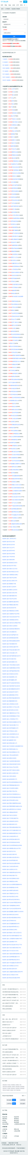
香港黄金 (16, 1118)
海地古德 (12, 427)
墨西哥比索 (15, 152)
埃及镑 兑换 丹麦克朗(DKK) (9, 644)
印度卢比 (12, 128)
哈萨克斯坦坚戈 (15, 206)
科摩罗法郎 (13, 442)
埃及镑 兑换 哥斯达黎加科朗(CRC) (11, 827)
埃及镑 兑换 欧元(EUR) (8, 544)
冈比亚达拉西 (14, 415)
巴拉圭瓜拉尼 (15, 167)
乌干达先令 (15, 503)
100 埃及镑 (5, 65)
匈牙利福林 (14, 278)
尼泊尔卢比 (14, 319)
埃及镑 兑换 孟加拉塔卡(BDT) (10, 692)
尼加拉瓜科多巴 (16, 316)
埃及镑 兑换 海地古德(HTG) (9, 875)
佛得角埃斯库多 (14, 385)
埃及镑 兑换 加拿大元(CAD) (9, 568)
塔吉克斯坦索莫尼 (16, 487)
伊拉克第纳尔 (14, 430)
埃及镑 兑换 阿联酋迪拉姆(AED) (11, 785)
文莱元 (14, 328)
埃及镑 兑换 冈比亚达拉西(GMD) (11, 863)
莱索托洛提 (15, 301)
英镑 (13, 110)
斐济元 (14, 403)
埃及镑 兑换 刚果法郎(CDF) (9, 824)
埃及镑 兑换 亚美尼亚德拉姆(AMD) (11, 797)
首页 (2, 5)
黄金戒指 (18, 1086)
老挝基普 (14, 227)
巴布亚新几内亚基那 (17, 296)
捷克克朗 (13, 212)
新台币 (13, 116)
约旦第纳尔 (15, 287)
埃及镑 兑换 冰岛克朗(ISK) (9, 632)
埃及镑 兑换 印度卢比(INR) (9, 577)
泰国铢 (13, 134)
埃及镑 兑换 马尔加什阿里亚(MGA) (11, 902)
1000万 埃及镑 (6, 80)
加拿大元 (14, 119)
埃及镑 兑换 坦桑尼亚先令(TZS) (10, 713)
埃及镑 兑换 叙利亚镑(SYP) (9, 779)
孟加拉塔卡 (14, 242)
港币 (12, 101)
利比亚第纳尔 (15, 304)
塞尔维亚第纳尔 (15, 469)
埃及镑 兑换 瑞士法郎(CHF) (9, 580)
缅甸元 (13, 310)
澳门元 (13, 137)
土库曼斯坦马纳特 (17, 490)
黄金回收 (16, 1120)
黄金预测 (16, 1122)
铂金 (10, 5)
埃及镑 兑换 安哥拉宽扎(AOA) (10, 800)
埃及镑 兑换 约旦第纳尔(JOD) (10, 737)
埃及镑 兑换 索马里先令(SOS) (10, 710)
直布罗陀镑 (15, 412)
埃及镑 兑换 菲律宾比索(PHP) (10, 647)
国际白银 (16, 1129)
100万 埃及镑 (6, 77)
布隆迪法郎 (15, 364)
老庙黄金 (18, 1088)
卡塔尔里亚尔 (16, 215)
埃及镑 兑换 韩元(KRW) (8, 553)
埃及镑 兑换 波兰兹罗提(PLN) (10, 635)
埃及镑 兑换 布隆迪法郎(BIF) (10, 812)
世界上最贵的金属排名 (7, 1006)
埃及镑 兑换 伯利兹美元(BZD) (10, 821)
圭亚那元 (13, 421)
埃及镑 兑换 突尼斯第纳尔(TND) (11, 716)
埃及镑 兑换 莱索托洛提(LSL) (10, 749)
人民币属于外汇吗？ (7, 1036)
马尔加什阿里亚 (16, 454)
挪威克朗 (13, 251)
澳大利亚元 (15, 122)
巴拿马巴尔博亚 (16, 173)
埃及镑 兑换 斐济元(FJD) (9, 851)
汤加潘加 (14, 493)
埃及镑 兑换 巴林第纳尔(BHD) (10, 620)
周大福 (4, 1090)
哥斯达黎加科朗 (15, 379)
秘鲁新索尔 (15, 245)
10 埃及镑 (5, 62)
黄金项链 (22, 1086)
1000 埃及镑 (5, 68)
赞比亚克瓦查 (15, 530)
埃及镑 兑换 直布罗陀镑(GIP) (10, 860)
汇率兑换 (16, 1136)
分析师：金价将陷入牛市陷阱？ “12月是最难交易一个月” (11, 997)
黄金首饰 (5, 1084)
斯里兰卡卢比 (14, 257)
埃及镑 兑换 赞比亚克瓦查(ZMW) (11, 977)
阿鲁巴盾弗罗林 (16, 355)
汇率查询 (7, 9)
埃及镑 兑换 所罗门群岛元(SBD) (11, 770)
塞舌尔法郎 (15, 325)
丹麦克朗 (13, 194)
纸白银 (4, 1131)
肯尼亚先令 (14, 224)
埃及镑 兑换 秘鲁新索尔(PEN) (10, 695)
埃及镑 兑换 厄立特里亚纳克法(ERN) (12, 845)
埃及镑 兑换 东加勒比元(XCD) (10, 965)
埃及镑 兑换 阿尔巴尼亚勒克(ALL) (11, 794)
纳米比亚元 (15, 466)
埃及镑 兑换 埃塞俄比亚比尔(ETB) (11, 848)
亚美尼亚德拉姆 (15, 349)
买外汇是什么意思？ (7, 1033)
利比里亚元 (14, 448)
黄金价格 (4, 1117)
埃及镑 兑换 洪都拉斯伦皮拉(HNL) (11, 872)
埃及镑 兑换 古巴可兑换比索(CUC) (11, 830)
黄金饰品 (13, 1088)
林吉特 (14, 158)
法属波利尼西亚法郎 (16, 524)
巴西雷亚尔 (14, 125)
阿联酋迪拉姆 (15, 337)
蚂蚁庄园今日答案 (13, 1143)
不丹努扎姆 (13, 370)
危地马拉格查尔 (15, 272)
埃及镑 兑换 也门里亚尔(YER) (10, 974)
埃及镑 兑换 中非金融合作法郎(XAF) (12, 962)
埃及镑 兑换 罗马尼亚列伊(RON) (11, 683)
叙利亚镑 (13, 331)
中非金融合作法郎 (16, 515)
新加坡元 (14, 113)
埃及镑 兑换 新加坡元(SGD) (9, 562)
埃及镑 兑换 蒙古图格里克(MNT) (11, 689)
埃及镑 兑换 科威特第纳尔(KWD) (11, 668)
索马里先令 (14, 260)
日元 (12, 98)
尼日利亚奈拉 (14, 394)
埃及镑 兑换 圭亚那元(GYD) (9, 869)
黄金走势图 (5, 1124)
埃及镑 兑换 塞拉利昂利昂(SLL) (10, 926)
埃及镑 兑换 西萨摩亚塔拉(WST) (11, 959)
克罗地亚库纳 (14, 221)
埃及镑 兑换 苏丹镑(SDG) (9, 920)
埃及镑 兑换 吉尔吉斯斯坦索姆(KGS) (12, 884)
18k (20, 1084)
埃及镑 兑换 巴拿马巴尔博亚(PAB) (11, 623)
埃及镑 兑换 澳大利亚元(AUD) (10, 571)
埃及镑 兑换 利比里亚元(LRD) (10, 896)
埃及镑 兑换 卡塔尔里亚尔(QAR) (11, 665)
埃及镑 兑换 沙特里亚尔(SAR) (10, 704)
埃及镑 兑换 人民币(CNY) (9, 538)
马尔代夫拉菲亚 (16, 460)
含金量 (8, 1088)
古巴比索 (14, 203)
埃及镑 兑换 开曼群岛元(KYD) (10, 893)
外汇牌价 (4, 1138)
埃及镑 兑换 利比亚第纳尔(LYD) (10, 752)
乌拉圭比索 (15, 275)
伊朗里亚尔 (16, 433)
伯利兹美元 (15, 373)
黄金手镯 (5, 1086)
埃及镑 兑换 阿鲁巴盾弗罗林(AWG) (11, 803)
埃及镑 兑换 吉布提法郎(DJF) (10, 836)
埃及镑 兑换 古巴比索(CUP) (9, 653)
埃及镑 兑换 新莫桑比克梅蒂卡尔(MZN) (12, 911)
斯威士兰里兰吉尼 (16, 484)
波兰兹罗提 (15, 185)
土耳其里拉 (15, 269)
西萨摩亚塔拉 (15, 512)
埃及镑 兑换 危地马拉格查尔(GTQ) (11, 722)
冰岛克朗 (13, 182)
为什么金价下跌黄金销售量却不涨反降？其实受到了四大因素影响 (11, 994)
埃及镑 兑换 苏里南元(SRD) (9, 929)
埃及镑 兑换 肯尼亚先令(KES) (10, 674)
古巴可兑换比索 (12, 382)
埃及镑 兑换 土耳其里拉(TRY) (10, 719)
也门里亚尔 (14, 527)
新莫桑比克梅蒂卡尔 (16, 463)
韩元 (13, 104)
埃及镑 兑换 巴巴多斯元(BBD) (10, 788)
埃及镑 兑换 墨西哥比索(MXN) (10, 601)
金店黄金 (4, 1122)
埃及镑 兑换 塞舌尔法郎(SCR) (10, 773)
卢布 (12, 107)
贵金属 (7, 1090)
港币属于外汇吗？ (6, 1024)
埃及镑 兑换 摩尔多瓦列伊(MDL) (11, 899)
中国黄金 (13, 1084)
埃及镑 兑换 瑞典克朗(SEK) (9, 595)
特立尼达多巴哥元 (16, 496)
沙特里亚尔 (15, 254)
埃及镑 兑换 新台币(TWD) (9, 565)
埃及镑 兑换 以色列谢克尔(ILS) (10, 734)
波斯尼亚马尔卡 (16, 361)
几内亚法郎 (15, 418)
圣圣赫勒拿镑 (15, 475)
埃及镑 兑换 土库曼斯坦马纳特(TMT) (12, 938)
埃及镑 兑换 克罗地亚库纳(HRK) (11, 671)
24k (15, 1090)
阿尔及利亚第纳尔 (16, 334)
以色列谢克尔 (16, 284)
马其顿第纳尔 (14, 457)
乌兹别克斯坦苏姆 (17, 506)
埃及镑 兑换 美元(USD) (8, 541)
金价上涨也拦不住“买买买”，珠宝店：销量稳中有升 (11, 1003)
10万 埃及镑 (5, 74)
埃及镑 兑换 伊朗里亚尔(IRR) (10, 881)
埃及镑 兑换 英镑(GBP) (8, 559)
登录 (21, 1)
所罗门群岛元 (15, 322)
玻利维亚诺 (15, 188)
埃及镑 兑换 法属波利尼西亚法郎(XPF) (12, 971)
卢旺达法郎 (15, 307)
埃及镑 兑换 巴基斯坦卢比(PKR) (10, 613)
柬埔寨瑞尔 (15, 439)
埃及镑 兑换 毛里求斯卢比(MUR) (11, 686)
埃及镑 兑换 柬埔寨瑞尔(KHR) (10, 887)
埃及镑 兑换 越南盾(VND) (9, 740)
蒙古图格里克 (15, 239)
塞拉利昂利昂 (16, 478)
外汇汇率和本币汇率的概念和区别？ (10, 1039)
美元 (13, 92)
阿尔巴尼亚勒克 (14, 346)
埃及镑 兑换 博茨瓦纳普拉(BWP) (11, 641)
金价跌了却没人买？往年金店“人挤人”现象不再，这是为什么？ (11, 1000)
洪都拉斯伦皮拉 (16, 424)
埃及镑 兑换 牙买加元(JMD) (9, 731)
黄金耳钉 (5, 1088)
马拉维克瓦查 (15, 313)
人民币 (13, 89)
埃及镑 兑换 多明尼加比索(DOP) (11, 839)
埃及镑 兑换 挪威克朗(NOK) (9, 701)
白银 (13, 5)
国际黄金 (4, 1118)
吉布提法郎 (14, 388)
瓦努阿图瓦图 (14, 509)
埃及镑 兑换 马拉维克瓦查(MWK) (11, 761)
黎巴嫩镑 (15, 230)
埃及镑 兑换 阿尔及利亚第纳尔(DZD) (12, 782)
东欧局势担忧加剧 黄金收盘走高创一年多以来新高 (11, 992)
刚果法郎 (13, 376)
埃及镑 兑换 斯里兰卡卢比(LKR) (10, 707)
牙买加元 (13, 281)
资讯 (21, 5)
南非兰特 (13, 143)
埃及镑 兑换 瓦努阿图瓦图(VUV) (11, 956)
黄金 (6, 5)
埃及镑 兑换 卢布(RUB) (8, 556)
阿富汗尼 (12, 343)
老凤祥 (13, 1086)
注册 (25, 1)
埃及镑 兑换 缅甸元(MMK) (9, 758)
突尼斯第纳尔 (16, 266)
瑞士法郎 (14, 131)
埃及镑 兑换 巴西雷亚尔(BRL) (10, 574)
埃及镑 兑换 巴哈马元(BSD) (9, 815)
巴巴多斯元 (15, 340)
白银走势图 (17, 1131)
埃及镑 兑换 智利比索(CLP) (9, 743)
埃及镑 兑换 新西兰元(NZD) (9, 589)
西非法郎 (13, 521)
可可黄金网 (4, 2)
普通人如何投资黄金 (7, 1008)
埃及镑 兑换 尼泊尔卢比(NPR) (10, 767)
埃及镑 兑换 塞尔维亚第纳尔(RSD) (11, 917)
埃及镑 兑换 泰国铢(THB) (9, 583)
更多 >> (24, 1095)
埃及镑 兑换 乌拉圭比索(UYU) (10, 725)
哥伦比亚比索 (15, 200)
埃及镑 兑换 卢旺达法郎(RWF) (10, 755)
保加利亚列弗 (16, 179)
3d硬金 (17, 1084)
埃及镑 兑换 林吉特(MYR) (9, 607)
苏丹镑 (13, 472)
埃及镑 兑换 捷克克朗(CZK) (9, 662)
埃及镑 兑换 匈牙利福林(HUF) (10, 728)
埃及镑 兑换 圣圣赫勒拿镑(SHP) (11, 923)
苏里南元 (14, 481)
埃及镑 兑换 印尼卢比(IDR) (9, 598)
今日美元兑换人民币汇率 (8, 1144)
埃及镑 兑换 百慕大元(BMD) (9, 626)
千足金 (8, 1084)
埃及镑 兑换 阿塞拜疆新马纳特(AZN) (12, 806)
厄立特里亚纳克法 (16, 397)
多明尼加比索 (14, 391)
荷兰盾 (14, 209)
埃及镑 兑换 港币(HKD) (8, 550)
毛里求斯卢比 (15, 236)
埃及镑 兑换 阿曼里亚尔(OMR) (10, 610)
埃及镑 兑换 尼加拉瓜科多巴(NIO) (11, 764)
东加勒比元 (15, 518)
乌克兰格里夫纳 (16, 499)
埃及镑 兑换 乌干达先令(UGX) (10, 950)
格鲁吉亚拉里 (15, 409)
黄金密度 (9, 1086)
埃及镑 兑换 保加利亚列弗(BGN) (11, 629)
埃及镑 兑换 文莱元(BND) (9, 776)
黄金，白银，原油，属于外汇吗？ (10, 1019)
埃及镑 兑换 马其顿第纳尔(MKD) (11, 905)
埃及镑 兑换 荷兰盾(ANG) (9, 659)
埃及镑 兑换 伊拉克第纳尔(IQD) (10, 878)
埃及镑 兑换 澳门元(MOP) (9, 586)
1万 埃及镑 (5, 71)
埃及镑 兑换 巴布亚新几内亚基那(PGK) (12, 746)
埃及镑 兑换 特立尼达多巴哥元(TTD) (12, 944)
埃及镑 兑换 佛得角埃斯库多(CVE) (11, 833)
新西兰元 (14, 140)
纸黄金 (4, 1120)
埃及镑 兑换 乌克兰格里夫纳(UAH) (11, 947)
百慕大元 (14, 176)
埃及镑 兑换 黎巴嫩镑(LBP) (9, 680)
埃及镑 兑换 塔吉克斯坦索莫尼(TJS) (12, 935)
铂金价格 (16, 1117)
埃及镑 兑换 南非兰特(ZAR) (9, 592)
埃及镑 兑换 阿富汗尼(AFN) (9, 791)
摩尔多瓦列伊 (15, 451)
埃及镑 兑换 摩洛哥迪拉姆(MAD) (11, 698)
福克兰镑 (14, 406)
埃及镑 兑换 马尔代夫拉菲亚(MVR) (11, 908)
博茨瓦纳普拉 (15, 191)
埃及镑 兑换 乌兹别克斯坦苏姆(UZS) (12, 953)
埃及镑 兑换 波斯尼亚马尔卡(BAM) (11, 809)
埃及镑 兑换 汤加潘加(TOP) (9, 941)
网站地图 (17, 1151)
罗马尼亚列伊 (16, 233)
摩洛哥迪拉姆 (15, 248)
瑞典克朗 (13, 146)
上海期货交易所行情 (19, 1124)
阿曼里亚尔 (16, 161)
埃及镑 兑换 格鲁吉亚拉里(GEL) (10, 857)
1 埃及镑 (4, 59)
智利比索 (13, 293)
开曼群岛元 (15, 445)
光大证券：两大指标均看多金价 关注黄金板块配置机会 (11, 989)
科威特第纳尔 (16, 218)
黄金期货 (22, 1088)
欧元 (13, 95)
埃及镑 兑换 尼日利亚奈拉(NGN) (11, 842)
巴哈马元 (14, 367)
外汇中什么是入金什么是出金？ (9, 1027)
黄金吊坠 (18, 1090)
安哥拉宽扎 (14, 352)
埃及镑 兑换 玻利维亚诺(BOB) (10, 638)
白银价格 (4, 1129)
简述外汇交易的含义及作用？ (9, 1030)
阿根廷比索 (15, 155)
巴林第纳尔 (16, 170)
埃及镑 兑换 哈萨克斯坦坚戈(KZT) (11, 656)
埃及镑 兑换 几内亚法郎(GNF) (10, 866)
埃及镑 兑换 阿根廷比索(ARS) (10, 604)
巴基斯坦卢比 (14, 164)
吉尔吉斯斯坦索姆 (15, 436)
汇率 (17, 5)
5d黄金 (11, 1090)
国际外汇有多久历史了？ (8, 1022)
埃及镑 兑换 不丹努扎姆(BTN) (10, 818)
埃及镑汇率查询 (16, 9)
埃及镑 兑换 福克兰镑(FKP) (9, 854)
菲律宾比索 (14, 197)
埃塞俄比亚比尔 (14, 400)
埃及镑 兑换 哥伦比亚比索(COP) (11, 650)
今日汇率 (4, 1136)
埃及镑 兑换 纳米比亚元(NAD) (10, 914)
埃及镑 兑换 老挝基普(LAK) (9, 677)
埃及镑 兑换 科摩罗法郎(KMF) (10, 890)
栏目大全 (19, 1144)
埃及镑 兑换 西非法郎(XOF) (9, 968)
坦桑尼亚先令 (15, 263)
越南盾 (14, 290)
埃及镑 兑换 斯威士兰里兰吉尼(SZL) (12, 932)
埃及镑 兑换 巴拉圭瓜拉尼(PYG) (11, 617)
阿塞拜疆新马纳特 (17, 358)
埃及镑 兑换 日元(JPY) (8, 547)
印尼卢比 (14, 149)
